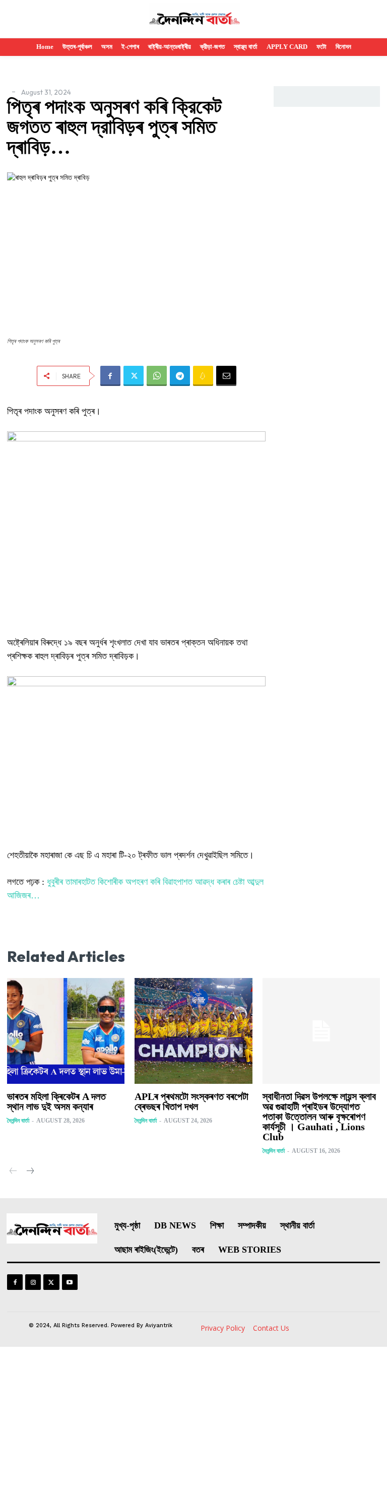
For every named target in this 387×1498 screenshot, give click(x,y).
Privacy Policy (223, 1328)
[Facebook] (110, 376)
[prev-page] (13, 1171)
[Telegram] (180, 376)
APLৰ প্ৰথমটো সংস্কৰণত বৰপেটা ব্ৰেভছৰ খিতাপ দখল (191, 1101)
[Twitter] (133, 376)
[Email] (226, 376)
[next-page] (29, 1171)
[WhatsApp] (157, 376)
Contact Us (271, 1328)
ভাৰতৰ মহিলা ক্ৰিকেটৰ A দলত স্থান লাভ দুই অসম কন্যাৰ (56, 1101)
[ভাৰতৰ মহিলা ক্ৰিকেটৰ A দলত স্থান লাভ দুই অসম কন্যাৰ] (65, 1031)
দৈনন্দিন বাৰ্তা (18, 1120)
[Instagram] (33, 1282)
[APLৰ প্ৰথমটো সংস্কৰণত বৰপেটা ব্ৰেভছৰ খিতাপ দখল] (193, 1031)
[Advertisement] (193, 1422)
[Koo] (203, 376)
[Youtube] (70, 1282)
